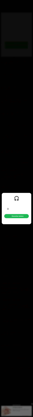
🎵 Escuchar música (16, 216)
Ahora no (16, 220)
